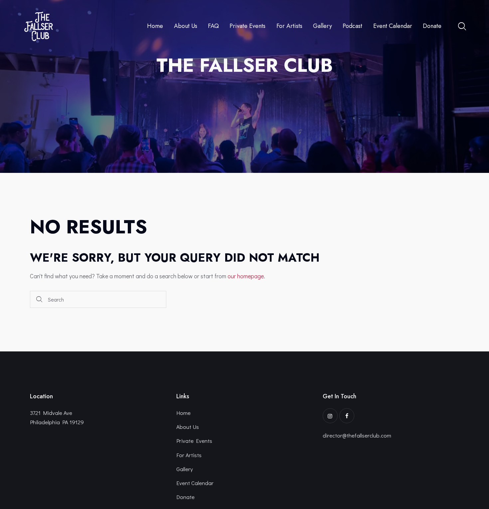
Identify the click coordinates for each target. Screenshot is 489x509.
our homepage (246, 276)
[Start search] (39, 299)
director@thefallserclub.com (357, 435)
